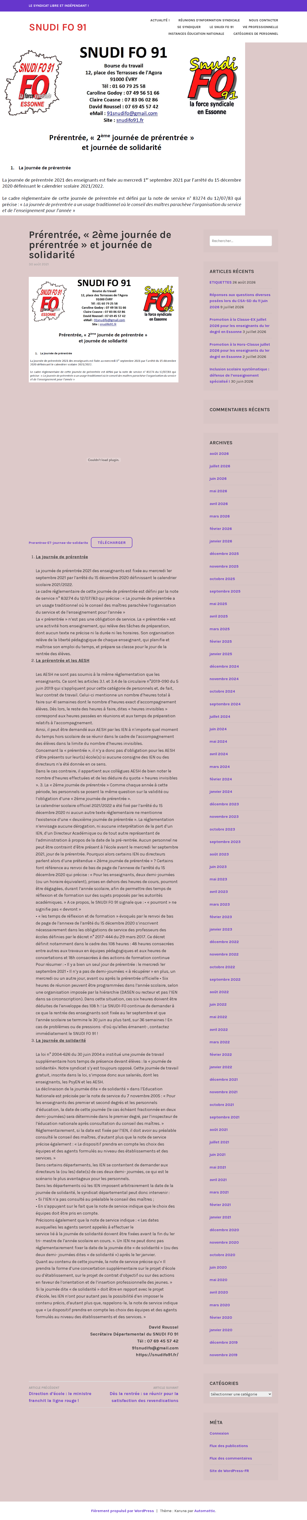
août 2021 (219, 1129)
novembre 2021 (223, 1092)
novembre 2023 (224, 816)
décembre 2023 (224, 804)
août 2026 (219, 453)
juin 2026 (218, 478)
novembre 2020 (224, 1242)
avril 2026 (219, 503)
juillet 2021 (219, 1142)
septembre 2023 (225, 841)
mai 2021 (218, 1167)
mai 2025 (218, 603)
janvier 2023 (221, 929)
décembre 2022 (224, 941)
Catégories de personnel (255, 34)
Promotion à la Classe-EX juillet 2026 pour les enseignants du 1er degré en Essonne (240, 325)
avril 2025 (219, 616)
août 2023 (219, 854)
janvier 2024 (221, 791)
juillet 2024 (220, 716)
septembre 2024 (225, 704)
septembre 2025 (225, 591)
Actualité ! (160, 20)
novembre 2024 (224, 679)
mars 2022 (220, 1042)
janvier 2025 (221, 654)
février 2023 (221, 916)
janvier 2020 (221, 1330)
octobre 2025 (222, 578)
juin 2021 (217, 1154)
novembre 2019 (223, 1355)
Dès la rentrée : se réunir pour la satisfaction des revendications (144, 1394)
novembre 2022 (224, 954)
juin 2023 (218, 866)
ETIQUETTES (221, 282)
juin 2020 (218, 1267)
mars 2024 (220, 766)
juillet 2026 (220, 466)
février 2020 (221, 1317)
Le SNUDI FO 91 (222, 27)
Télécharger (112, 542)
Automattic (204, 1510)
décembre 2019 (224, 1342)
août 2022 (219, 992)
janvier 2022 (221, 1067)
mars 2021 (219, 1192)
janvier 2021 (220, 1217)
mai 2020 (218, 1279)
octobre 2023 (222, 829)
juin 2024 (218, 729)
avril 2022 (219, 1029)
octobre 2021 (222, 1104)
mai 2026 (218, 491)
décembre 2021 (224, 1079)
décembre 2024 (224, 666)
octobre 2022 (222, 967)
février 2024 (221, 779)
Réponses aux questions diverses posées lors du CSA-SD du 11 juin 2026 (240, 300)
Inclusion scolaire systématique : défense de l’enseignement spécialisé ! (239, 375)
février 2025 (221, 641)
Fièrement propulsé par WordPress (122, 1510)
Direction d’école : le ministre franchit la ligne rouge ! (60, 1394)
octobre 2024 (222, 691)
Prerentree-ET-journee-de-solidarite (58, 543)
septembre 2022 (225, 979)
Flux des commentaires (231, 1458)
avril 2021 (218, 1179)
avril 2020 (219, 1292)
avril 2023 (219, 891)
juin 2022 (218, 1004)
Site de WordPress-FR (229, 1470)
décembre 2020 (224, 1230)
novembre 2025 (224, 566)
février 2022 (221, 1054)
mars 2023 (220, 904)
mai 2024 (218, 741)
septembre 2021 (224, 1117)
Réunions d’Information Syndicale (209, 20)
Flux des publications (229, 1445)
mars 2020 (220, 1305)
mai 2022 (218, 1017)
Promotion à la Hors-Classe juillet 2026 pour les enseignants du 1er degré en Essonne (240, 350)
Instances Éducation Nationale (196, 34)
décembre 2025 (224, 553)
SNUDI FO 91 (58, 27)
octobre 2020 (222, 1255)
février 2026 (221, 528)
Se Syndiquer (189, 27)
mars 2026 (220, 516)
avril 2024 (219, 754)
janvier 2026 (221, 541)
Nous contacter (263, 20)
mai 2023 (218, 879)
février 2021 (220, 1204)
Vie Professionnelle (260, 27)
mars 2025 (220, 629)
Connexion (219, 1433)
